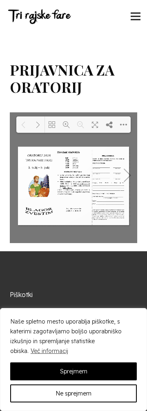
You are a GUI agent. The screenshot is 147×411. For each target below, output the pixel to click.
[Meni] (135, 16)
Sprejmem (73, 371)
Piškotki (21, 294)
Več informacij (49, 351)
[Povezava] (39, 16)
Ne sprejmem (73, 393)
